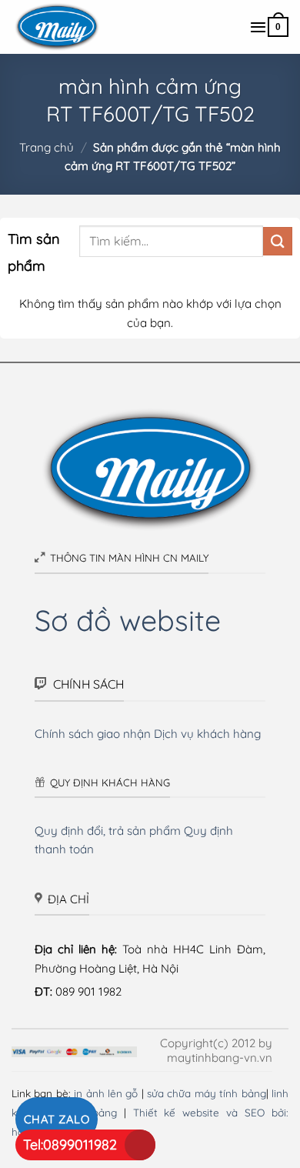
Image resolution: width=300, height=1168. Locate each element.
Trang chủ (46, 147)
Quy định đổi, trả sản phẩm (108, 830)
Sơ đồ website (128, 620)
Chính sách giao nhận (93, 733)
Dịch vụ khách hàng (207, 733)
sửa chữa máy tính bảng (206, 1093)
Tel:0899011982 (70, 1144)
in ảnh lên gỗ (106, 1093)
